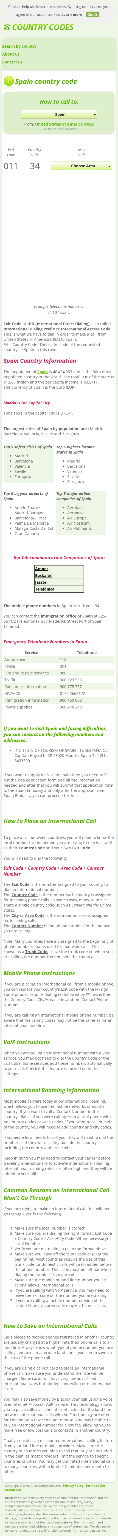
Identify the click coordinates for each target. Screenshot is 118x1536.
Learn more (71, 14)
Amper (41, 568)
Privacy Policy (73, 1485)
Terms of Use (95, 1485)
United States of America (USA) (64, 124)
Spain (42, 371)
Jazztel (41, 582)
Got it (92, 14)
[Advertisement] (59, 241)
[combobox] (59, 114)
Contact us (12, 62)
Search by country (19, 46)
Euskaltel (43, 575)
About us (10, 54)
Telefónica (44, 589)
